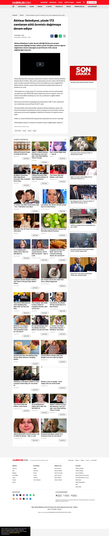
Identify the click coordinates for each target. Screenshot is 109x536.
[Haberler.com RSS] (13, 499)
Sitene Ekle (78, 486)
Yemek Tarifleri (58, 480)
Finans (35, 473)
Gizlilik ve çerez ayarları (43, 512)
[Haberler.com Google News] (13, 495)
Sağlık (34, 468)
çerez (2, 530)
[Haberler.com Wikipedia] (17, 499)
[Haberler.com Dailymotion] (30, 499)
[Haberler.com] (20, 460)
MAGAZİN (53, 2)
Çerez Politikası (79, 473)
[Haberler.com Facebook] (17, 495)
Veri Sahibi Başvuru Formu (82, 477)
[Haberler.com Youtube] (20, 499)
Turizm (35, 475)
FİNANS (40, 6)
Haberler (14, 465)
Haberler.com (57, 465)
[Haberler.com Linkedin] (27, 495)
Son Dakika (15, 475)
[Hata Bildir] (51, 512)
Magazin (14, 473)
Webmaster (78, 480)
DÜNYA (68, 6)
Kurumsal (78, 465)
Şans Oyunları (57, 475)
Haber (48, 509)
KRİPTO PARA (69, 2)
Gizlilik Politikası (79, 470)
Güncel (21, 15)
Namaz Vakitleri (58, 470)
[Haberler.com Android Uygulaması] (66, 495)
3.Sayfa (14, 480)
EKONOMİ (44, 2)
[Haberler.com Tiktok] (23, 499)
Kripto (13, 477)
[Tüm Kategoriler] (13, 6)
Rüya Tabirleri (57, 477)
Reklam (77, 460)
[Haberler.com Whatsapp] (30, 495)
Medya (34, 130)
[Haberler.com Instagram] (23, 495)
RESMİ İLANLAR (79, 6)
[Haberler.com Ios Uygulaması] (58, 495)
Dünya (14, 482)
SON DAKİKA (22, 6)
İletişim (82, 460)
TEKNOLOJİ (59, 6)
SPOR (60, 2)
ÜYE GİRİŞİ (92, 2)
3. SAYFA (49, 6)
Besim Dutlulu (18, 130)
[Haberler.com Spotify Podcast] (33, 495)
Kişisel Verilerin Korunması (82, 475)
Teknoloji (35, 470)
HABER (78, 2)
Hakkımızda (70, 460)
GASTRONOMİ (92, 6)
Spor (13, 470)
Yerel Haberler (37, 480)
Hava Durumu (57, 468)
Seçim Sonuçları (58, 473)
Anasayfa (14, 15)
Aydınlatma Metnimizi (14, 532)
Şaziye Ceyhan (26, 126)
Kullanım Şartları (80, 468)
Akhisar (24, 130)
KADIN (32, 6)
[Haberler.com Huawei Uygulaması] (74, 495)
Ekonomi (14, 468)
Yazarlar (35, 477)
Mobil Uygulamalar (80, 482)
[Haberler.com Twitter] (20, 495)
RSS (77, 484)
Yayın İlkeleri (94, 460)
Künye (87, 460)
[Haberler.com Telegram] (27, 499)
